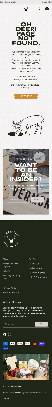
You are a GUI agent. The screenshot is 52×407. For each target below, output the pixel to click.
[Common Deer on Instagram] (9, 334)
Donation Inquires (37, 273)
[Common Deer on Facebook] (4, 334)
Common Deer (16, 387)
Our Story (33, 259)
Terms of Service (11, 292)
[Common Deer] (26, 9)
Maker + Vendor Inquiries (10, 265)
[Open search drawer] (40, 9)
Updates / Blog (35, 268)
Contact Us (34, 264)
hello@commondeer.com (25, 79)
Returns (6, 271)
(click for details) (7, 2)
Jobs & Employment (38, 277)
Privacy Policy (9, 288)
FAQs (5, 259)
